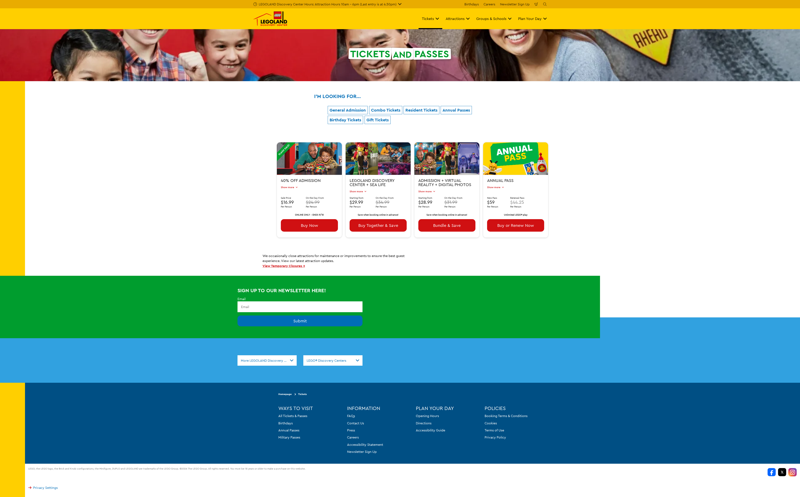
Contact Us (355, 423)
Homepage (285, 394)
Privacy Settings (45, 488)
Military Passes (289, 437)
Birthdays (471, 4)
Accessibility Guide (430, 430)
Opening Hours (427, 416)
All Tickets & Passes (292, 416)
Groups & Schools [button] (491, 18)
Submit (300, 321)
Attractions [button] (455, 18)
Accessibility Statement (365, 444)
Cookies (491, 423)
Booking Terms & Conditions (506, 416)
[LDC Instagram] (792, 472)
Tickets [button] (428, 18)
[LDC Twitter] (782, 472)
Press (351, 430)
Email (242, 299)
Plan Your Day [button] (530, 18)
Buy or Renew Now (515, 225)
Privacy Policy (495, 437)
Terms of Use (494, 430)
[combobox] (267, 360)
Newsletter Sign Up (515, 4)
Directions (423, 423)
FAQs (351, 416)
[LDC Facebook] (772, 472)
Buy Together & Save (378, 225)
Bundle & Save (447, 225)
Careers (489, 4)
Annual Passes (288, 430)
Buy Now (309, 225)
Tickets (302, 394)
